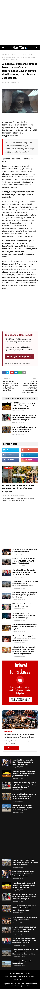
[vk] (10, 455)
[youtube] (29, 450)
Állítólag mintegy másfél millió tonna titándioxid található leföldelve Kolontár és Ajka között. (25, 862)
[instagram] (29, 460)
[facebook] (10, 460)
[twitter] (10, 450)
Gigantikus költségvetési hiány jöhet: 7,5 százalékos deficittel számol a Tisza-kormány (23, 762)
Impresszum (23, 977)
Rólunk (16, 980)
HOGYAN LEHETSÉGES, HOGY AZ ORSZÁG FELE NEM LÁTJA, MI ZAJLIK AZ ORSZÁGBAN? (24, 561)
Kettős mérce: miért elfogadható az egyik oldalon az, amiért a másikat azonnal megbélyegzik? (24, 417)
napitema (6, 82)
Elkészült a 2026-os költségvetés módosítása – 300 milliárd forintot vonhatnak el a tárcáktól (24, 572)
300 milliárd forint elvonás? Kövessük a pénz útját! (21, 605)
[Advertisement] (20, 22)
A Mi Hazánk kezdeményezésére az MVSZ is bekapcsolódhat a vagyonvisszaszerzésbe (24, 429)
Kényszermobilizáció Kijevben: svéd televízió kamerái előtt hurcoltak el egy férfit (24, 626)
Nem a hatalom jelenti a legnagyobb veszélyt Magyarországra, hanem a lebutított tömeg (24, 594)
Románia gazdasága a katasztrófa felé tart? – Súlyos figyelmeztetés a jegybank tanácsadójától (24, 406)
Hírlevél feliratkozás (11, 977)
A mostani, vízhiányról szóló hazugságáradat (22, 962)
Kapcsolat (32, 977)
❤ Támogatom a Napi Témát (19, 356)
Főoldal (4, 55)
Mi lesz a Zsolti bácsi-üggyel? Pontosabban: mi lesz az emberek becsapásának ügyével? (24, 638)
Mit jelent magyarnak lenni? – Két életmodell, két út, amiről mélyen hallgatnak (18, 488)
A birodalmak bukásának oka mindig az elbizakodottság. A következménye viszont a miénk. (25, 583)
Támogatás (23, 980)
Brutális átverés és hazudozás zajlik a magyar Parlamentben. (24, 550)
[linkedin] (29, 455)
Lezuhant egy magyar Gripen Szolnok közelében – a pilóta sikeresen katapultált (22, 807)
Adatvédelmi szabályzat (16, 973)
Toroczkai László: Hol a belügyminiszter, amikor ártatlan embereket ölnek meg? (23, 615)
